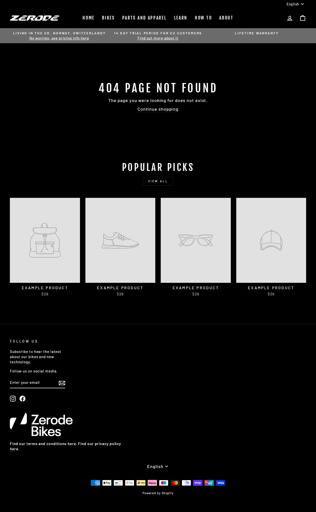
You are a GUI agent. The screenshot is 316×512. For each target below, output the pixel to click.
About (226, 17)
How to (203, 17)
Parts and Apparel (144, 17)
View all (158, 181)
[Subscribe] (62, 383)
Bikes (108, 17)
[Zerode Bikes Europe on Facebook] (22, 399)
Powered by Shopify (158, 493)
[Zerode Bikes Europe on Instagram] (13, 399)
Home (88, 17)
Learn (181, 17)
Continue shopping (158, 109)
